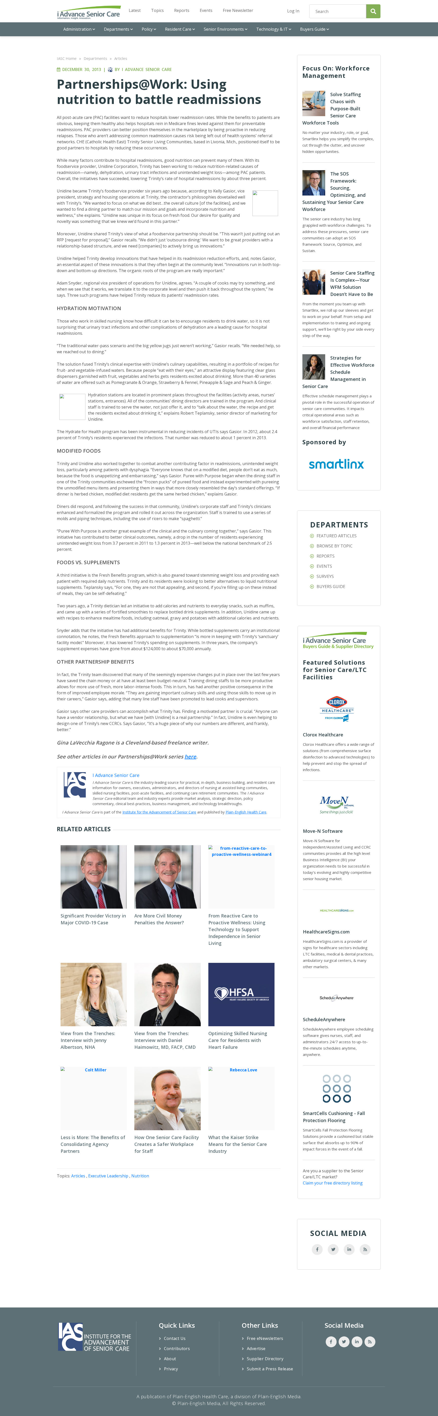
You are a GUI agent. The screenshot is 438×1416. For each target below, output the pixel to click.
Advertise (256, 1348)
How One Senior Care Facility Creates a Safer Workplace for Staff (166, 1144)
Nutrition (140, 1176)
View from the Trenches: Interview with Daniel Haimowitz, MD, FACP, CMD (165, 1040)
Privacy (171, 1369)
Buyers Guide (312, 29)
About (170, 1358)
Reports (181, 10)
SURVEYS (325, 576)
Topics (157, 10)
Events (206, 10)
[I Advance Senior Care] (89, 12)
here (190, 756)
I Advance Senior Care (147, 69)
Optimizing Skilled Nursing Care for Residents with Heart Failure (237, 1040)
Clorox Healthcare (323, 735)
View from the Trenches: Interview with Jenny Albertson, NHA (88, 1040)
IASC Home (67, 58)
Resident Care (178, 29)
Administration (77, 29)
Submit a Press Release (270, 1369)
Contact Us (175, 1338)
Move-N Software (323, 831)
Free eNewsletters (265, 1338)
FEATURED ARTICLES (337, 536)
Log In (293, 11)
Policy (147, 29)
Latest (135, 10)
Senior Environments (224, 29)
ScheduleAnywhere (324, 1019)
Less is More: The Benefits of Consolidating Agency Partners (93, 1144)
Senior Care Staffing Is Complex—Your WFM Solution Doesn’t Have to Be (352, 283)
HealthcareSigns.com (326, 932)
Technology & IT (272, 29)
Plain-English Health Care (246, 812)
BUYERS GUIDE (331, 586)
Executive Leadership (108, 1176)
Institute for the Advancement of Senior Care (159, 812)
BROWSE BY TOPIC (335, 546)
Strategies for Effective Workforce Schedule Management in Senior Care (338, 372)
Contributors (177, 1348)
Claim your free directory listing (333, 1183)
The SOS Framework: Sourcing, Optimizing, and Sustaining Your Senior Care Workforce (334, 191)
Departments (116, 29)
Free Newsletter (238, 10)
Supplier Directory (265, 1358)
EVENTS (324, 566)
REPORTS (326, 556)
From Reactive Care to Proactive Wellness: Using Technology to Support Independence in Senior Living (236, 929)
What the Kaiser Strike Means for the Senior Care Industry (237, 1144)
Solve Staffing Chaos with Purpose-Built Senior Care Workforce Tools (331, 108)
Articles (120, 58)
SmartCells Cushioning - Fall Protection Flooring (334, 1116)
